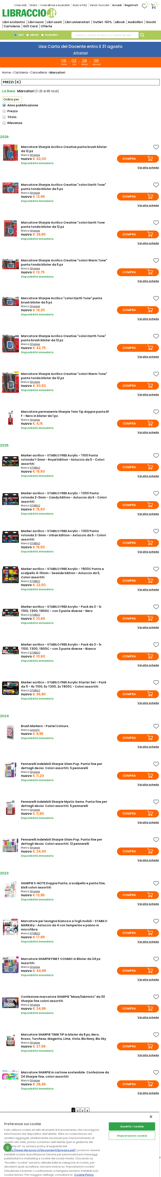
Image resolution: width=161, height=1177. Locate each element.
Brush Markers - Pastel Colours (44, 726)
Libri (20, 35)
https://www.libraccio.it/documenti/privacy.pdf (40, 1150)
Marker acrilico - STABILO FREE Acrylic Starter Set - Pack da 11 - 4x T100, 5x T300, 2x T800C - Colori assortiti (63, 684)
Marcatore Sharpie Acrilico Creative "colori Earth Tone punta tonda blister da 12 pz (63, 224)
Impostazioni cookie (132, 1136)
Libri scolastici (14, 22)
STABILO (35, 467)
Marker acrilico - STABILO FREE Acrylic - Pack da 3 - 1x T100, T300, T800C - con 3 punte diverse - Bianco (61, 646)
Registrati (131, 5)
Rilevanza (14, 123)
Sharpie (35, 155)
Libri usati (54, 22)
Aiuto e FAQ (80, 5)
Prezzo (12, 111)
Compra (129, 159)
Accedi (117, 5)
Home (6, 72)
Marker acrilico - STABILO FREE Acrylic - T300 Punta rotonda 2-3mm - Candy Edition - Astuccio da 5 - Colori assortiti (64, 497)
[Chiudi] (151, 1116)
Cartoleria (12, 26)
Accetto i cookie (132, 1126)
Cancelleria (38, 72)
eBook (120, 22)
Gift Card (30, 26)
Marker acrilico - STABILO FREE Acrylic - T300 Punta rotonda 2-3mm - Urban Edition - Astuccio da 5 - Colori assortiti (63, 535)
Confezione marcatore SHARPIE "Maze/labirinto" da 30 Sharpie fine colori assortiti (63, 999)
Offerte (46, 26)
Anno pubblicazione (22, 105)
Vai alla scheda (148, 167)
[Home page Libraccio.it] (29, 17)
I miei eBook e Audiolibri (55, 5)
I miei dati (20, 5)
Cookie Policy (84, 1175)
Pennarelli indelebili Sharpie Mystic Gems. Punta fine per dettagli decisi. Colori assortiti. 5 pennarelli (64, 804)
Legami (35, 730)
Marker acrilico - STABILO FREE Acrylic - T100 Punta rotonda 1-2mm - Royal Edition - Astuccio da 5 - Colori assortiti (62, 459)
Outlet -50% (102, 22)
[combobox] (105, 35)
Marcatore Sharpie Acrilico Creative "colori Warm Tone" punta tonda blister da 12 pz (64, 376)
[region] (79, 1144)
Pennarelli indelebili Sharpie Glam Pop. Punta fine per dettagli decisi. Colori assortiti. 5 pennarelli (61, 766)
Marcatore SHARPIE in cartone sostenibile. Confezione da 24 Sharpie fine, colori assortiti (65, 1074)
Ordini (33, 5)
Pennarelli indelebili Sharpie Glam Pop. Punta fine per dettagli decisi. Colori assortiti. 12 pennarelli (61, 841)
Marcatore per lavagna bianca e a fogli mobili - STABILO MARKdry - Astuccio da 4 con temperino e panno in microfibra (64, 925)
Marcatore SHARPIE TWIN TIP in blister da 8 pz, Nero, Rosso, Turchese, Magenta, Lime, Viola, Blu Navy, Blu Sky (63, 1036)
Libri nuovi (36, 22)
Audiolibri (135, 22)
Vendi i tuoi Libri (99, 5)
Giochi (151, 22)
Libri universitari (77, 22)
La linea (8, 91)
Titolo (12, 117)
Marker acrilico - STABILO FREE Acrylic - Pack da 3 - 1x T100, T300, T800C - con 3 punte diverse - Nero (61, 609)
